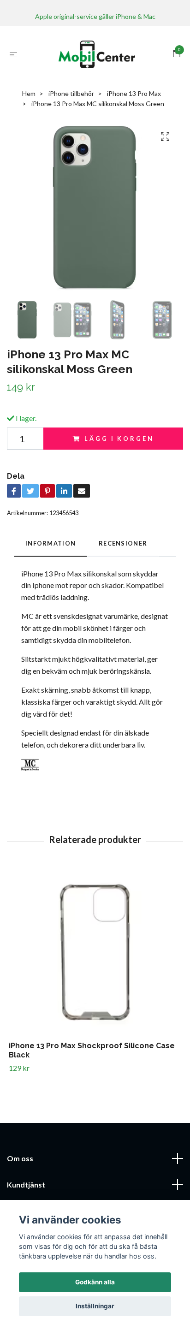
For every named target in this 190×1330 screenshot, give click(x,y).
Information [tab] (50, 543)
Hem (29, 93)
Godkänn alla (95, 1282)
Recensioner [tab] (123, 543)
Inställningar (95, 1306)
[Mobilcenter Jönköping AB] (97, 54)
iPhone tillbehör (71, 93)
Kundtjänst (26, 1184)
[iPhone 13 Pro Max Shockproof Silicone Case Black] (95, 955)
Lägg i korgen (119, 438)
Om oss (20, 1158)
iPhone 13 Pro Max (134, 93)
